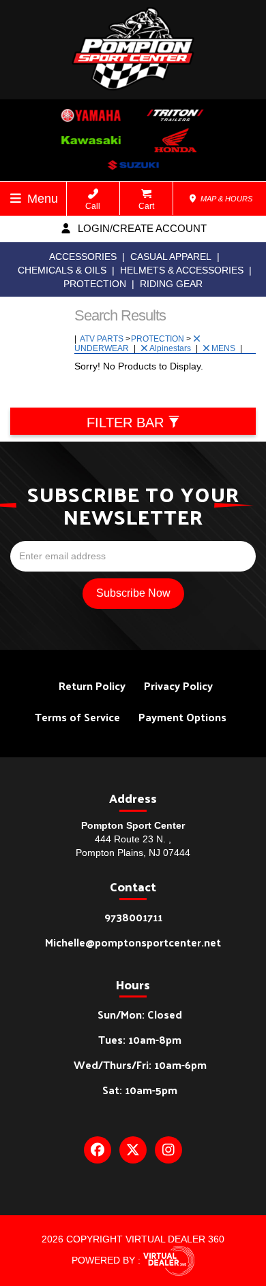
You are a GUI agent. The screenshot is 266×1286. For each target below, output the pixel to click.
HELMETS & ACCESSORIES (181, 270)
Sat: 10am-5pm (139, 1090)
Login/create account (141, 228)
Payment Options (182, 717)
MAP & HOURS (225, 199)
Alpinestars (171, 348)
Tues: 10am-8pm (139, 1039)
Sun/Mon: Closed (140, 1014)
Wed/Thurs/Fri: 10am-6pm (140, 1064)
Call (92, 206)
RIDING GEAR (171, 283)
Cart (146, 206)
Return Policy (92, 685)
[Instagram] (168, 1150)
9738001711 (133, 917)
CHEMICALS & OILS (62, 270)
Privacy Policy (178, 685)
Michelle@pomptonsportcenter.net (133, 942)
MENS (224, 348)
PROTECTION (94, 283)
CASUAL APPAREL (170, 256)
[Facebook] (97, 1150)
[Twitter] (133, 1150)
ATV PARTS (102, 339)
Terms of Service (77, 717)
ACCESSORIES (83, 256)
